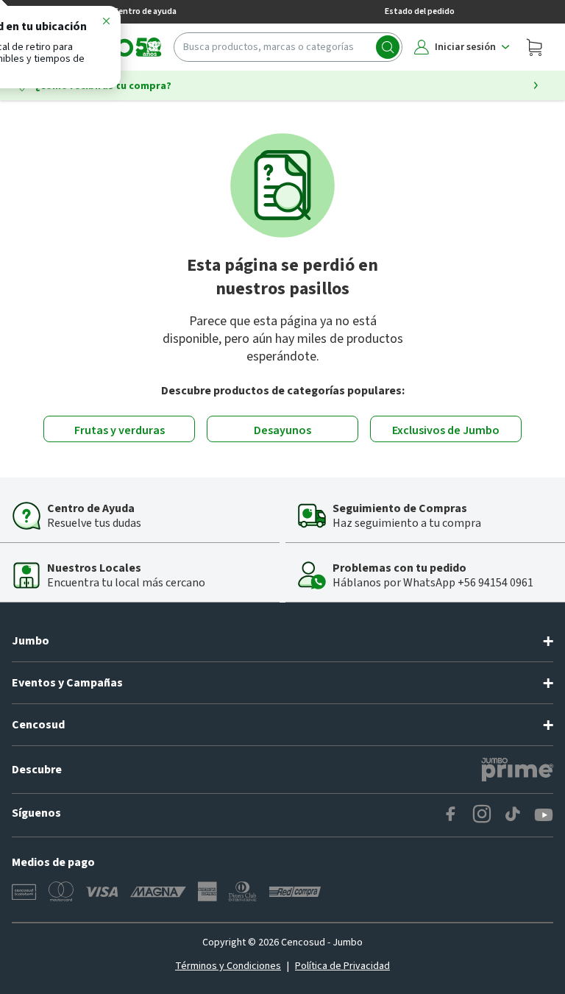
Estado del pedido (420, 11)
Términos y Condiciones (228, 966)
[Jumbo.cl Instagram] (481, 815)
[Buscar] (387, 47)
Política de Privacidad (342, 966)
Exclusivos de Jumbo (446, 430)
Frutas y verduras (119, 430)
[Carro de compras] (534, 47)
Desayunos (282, 430)
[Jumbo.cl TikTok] (512, 815)
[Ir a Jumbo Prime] (517, 769)
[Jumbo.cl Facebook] (451, 815)
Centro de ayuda (145, 11)
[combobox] (288, 47)
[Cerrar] (106, 23)
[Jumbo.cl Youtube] (543, 815)
